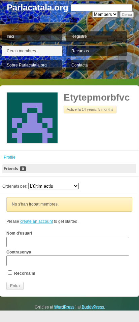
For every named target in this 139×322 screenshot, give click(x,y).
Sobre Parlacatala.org (27, 65)
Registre (79, 36)
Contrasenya (18, 252)
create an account (36, 221)
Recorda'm (24, 273)
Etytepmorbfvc (97, 97)
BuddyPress (92, 306)
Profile (9, 157)
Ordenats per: (14, 186)
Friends (14, 168)
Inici (10, 36)
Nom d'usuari (19, 233)
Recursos (80, 51)
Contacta (79, 65)
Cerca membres (21, 51)
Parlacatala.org (37, 7)
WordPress (64, 306)
